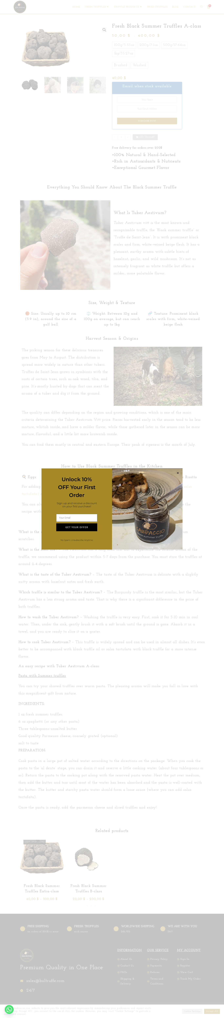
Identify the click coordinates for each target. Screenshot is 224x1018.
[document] (112, 509)
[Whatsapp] (9, 1009)
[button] (178, 473)
